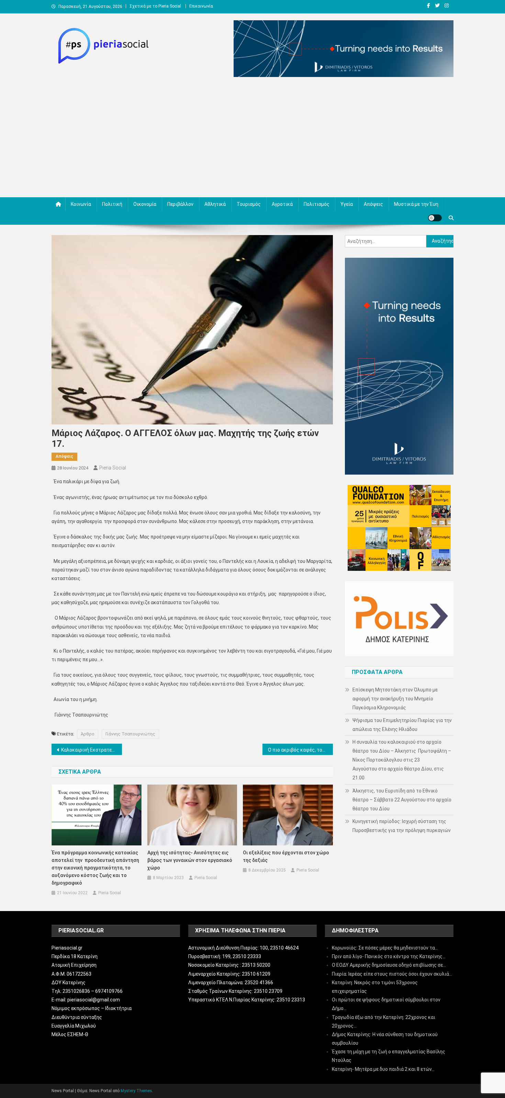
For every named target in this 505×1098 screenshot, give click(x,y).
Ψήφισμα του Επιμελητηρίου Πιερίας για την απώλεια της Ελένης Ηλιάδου (402, 725)
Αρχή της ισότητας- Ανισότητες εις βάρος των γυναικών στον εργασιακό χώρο (189, 860)
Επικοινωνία (201, 6)
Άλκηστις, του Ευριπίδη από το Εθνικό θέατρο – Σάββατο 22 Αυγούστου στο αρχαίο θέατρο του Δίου (401, 799)
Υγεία (346, 204)
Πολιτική (112, 204)
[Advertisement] (252, 139)
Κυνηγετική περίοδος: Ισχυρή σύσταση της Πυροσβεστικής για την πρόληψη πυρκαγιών (401, 826)
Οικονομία (144, 204)
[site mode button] (435, 217)
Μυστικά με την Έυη (416, 204)
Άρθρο (87, 733)
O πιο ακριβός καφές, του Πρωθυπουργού (300, 750)
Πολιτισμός (316, 204)
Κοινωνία (81, 204)
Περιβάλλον (180, 204)
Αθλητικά (215, 204)
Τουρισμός (249, 204)
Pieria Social (112, 467)
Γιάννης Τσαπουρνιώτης (130, 733)
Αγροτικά (282, 204)
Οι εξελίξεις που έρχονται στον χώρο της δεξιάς (286, 856)
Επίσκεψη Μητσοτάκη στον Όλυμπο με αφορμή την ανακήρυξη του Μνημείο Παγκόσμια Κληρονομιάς (395, 698)
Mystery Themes (136, 1090)
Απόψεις (373, 204)
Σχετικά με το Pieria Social (155, 6)
